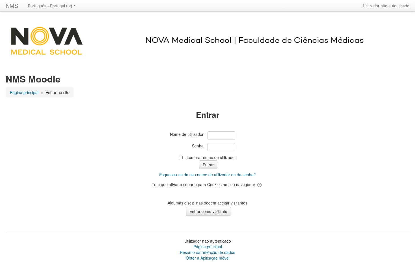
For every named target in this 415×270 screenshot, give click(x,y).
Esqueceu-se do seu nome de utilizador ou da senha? (207, 174)
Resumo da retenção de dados (207, 252)
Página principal (207, 246)
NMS (12, 5)
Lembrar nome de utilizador (211, 157)
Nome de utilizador (187, 134)
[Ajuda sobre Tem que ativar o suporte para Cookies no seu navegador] (259, 184)
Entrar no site (57, 92)
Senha (198, 146)
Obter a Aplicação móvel (208, 258)
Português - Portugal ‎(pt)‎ (50, 5)
